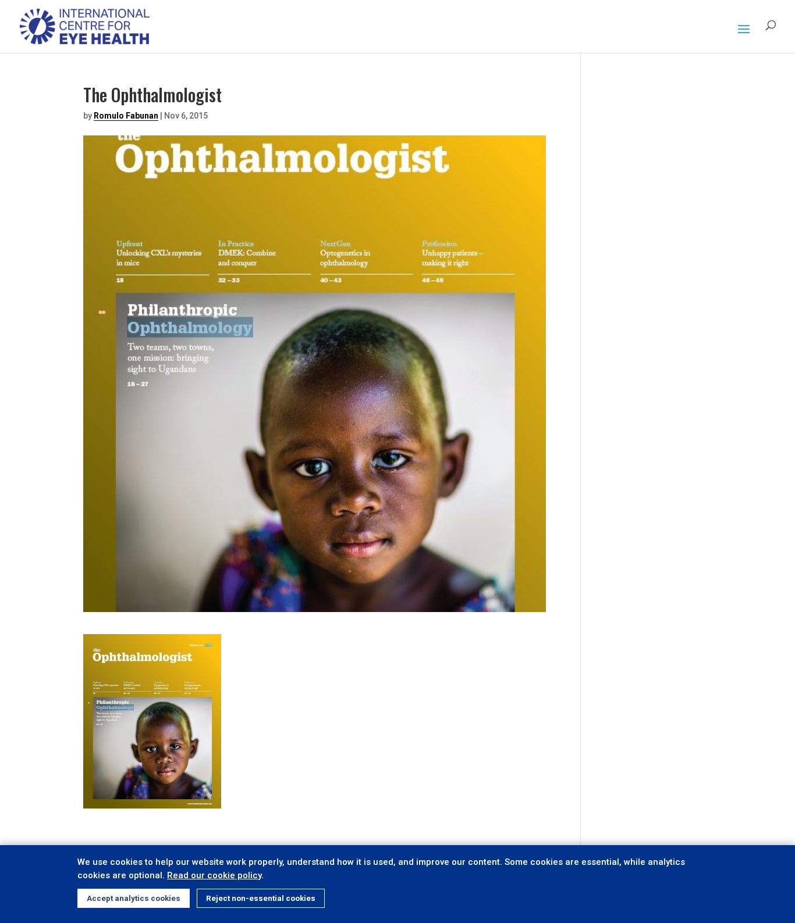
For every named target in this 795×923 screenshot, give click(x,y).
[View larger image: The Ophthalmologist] (152, 801)
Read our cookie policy (214, 875)
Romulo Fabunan (126, 115)
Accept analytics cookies (133, 898)
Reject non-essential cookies (260, 898)
